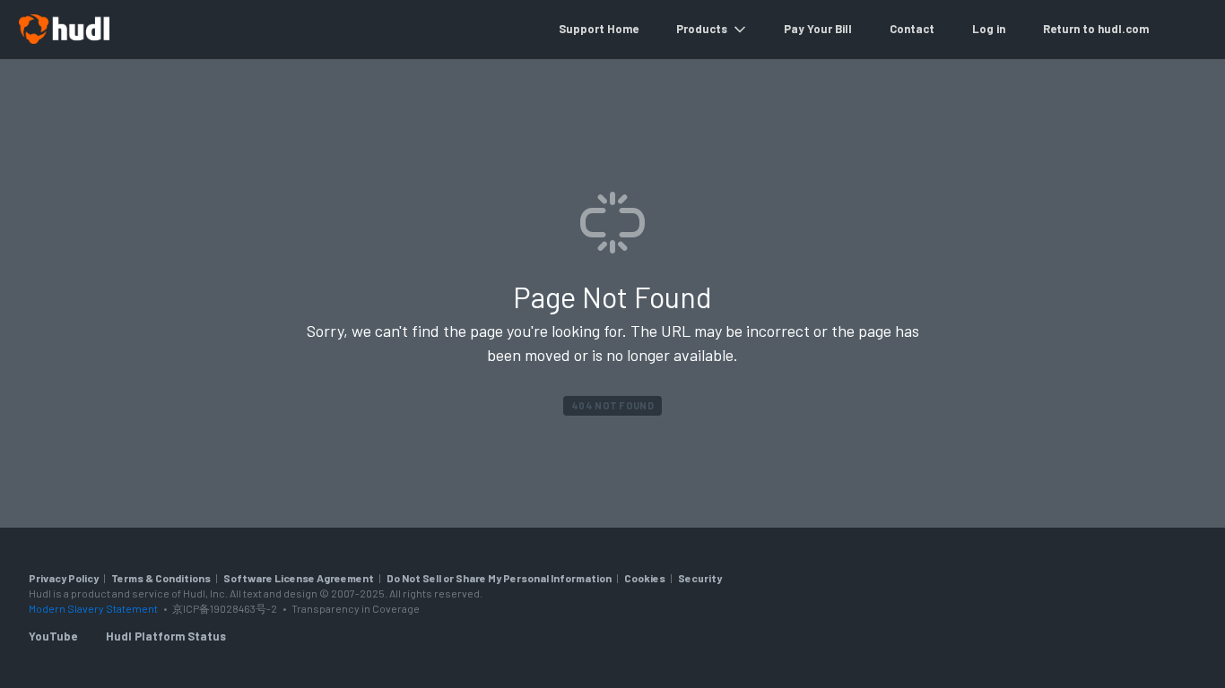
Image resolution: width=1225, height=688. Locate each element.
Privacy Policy (64, 578)
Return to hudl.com (1096, 29)
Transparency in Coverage (355, 608)
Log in (988, 29)
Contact (912, 29)
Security (700, 578)
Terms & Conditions (161, 578)
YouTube (53, 636)
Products (701, 29)
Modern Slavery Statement (93, 608)
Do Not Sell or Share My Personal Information (499, 578)
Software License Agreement (298, 578)
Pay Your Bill (818, 29)
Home (623, 29)
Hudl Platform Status (166, 636)
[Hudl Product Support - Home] (63, 29)
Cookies (644, 578)
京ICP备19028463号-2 (225, 608)
